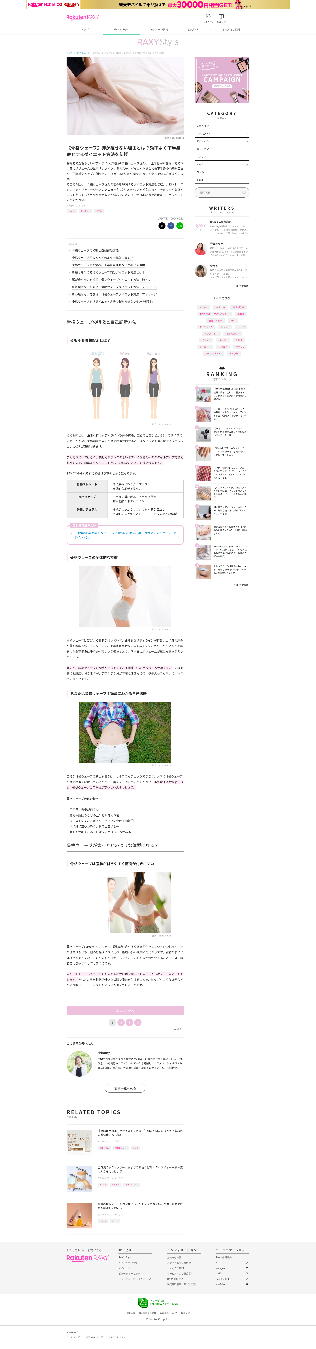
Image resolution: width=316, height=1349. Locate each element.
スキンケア (202, 126)
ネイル (200, 164)
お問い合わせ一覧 (94, 1337)
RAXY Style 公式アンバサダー (214, 313)
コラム (200, 172)
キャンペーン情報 (158, 29)
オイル (135, 1147)
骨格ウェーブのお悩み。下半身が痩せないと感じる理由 (108, 265)
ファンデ (240, 346)
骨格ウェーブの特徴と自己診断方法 (95, 250)
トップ (85, 29)
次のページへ (125, 1010)
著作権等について (168, 1313)
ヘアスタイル (211, 333)
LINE (218, 1273)
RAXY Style (121, 29)
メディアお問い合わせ (179, 1262)
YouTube (220, 1284)
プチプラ (206, 340)
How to (71, 210)
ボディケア (80, 206)
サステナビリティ (117, 1337)
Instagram (221, 1268)
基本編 (240, 313)
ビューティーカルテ (129, 1273)
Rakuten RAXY (83, 17)
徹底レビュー (120, 1147)
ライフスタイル (213, 353)
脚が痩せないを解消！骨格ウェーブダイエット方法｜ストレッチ (114, 287)
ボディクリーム (132, 1184)
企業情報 (130, 1313)
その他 (200, 179)
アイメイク (202, 141)
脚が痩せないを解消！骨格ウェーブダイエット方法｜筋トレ (111, 279)
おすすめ (115, 1184)
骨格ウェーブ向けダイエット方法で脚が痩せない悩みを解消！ (113, 301)
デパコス (223, 346)
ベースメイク (204, 133)
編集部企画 (104, 1147)
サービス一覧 (73, 1337)
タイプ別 (234, 353)
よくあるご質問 (231, 29)
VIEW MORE (241, 286)
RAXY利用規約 (175, 1279)
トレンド (225, 327)
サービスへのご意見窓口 (180, 1273)
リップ (241, 327)
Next (177, 1029)
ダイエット (85, 210)
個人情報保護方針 (147, 1313)
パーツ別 (223, 340)
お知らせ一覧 (174, 1257)
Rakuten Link (223, 1279)
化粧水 (239, 340)
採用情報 (185, 1313)
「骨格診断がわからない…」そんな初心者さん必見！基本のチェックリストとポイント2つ (125, 535)
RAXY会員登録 (224, 1257)
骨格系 (99, 210)
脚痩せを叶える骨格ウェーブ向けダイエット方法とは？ (108, 272)
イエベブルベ (232, 333)
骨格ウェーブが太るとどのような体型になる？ (102, 257)
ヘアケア (201, 156)
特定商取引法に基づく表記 (181, 1284)
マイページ (124, 1268)
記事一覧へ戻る (125, 1088)
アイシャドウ (206, 327)
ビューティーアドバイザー (132, 1279)
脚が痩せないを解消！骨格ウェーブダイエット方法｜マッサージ (114, 294)
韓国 (233, 320)
